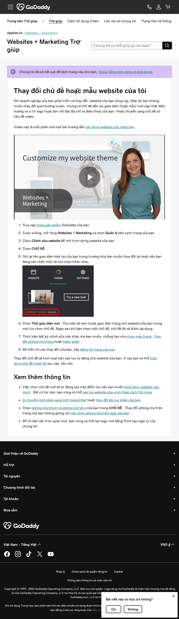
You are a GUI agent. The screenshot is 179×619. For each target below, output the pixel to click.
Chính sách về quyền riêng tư (89, 571)
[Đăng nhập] (159, 7)
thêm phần (71, 341)
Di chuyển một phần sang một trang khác (54, 400)
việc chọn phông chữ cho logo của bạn (99, 413)
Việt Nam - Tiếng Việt (19, 544)
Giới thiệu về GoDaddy (20, 453)
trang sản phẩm (48, 225)
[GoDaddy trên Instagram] (17, 556)
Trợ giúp (55, 21)
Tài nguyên (11, 476)
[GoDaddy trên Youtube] (50, 556)
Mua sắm (10, 510)
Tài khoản (11, 498)
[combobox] (127, 46)
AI (147, 421)
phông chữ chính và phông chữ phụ (59, 408)
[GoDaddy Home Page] (21, 525)
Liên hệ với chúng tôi (120, 21)
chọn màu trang (139, 336)
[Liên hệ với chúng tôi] (149, 7)
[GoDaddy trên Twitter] (39, 556)
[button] (173, 596)
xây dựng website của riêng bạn (110, 127)
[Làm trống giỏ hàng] (168, 7)
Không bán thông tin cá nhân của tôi (89, 580)
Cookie (118, 571)
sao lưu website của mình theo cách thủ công (117, 392)
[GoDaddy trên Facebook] (6, 556)
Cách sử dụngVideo (83, 21)
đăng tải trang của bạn (97, 349)
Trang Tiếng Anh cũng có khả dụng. (125, 71)
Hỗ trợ (8, 464)
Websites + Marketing (41, 32)
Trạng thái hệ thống (156, 21)
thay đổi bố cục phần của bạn (118, 400)
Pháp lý (60, 571)
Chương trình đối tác (19, 487)
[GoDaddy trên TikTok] (28, 556)
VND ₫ (165, 544)
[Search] (167, 45)
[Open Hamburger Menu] (8, 7)
